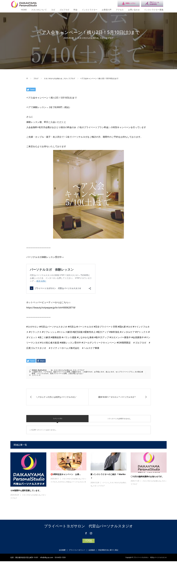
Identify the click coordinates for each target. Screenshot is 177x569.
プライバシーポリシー (77, 550)
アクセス (120, 9)
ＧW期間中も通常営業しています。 (25, 490)
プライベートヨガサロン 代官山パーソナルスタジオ (88, 525)
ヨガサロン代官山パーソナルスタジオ (72, 482)
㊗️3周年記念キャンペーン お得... (65, 474)
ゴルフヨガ (64, 9)
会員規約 (91, 550)
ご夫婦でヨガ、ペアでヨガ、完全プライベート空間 (51, 372)
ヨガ (53, 9)
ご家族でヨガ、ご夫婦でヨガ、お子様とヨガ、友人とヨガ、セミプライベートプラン (102, 372)
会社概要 (62, 550)
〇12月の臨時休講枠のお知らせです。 (147, 476)
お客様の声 (106, 9)
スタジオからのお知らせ (88, 38)
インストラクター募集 (153, 9)
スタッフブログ (106, 38)
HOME (24, 9)
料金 (75, 9)
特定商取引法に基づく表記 (108, 550)
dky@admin (42, 370)
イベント (105, 482)
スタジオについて (39, 9)
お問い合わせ (134, 9)
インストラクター (89, 9)
